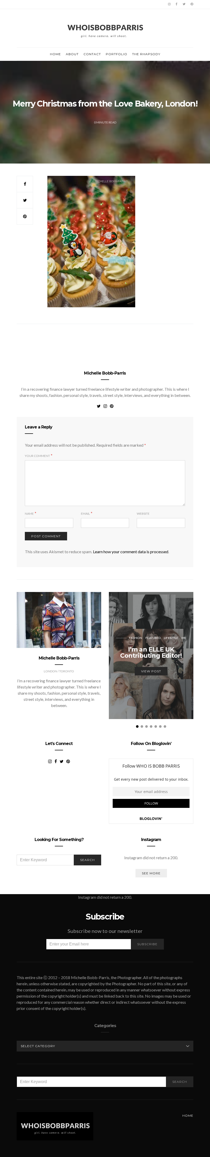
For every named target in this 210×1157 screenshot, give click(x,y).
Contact (92, 54)
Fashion (135, 638)
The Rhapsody (146, 54)
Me (184, 638)
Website (143, 513)
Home (55, 54)
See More (151, 873)
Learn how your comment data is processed (130, 551)
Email (85, 513)
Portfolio (116, 54)
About (72, 54)
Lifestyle (171, 638)
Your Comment (37, 456)
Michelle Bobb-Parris (105, 373)
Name (29, 513)
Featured (153, 638)
